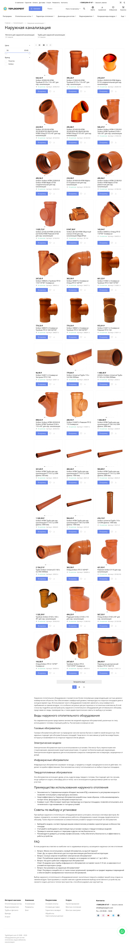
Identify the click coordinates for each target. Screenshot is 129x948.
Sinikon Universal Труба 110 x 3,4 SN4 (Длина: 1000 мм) (108, 522)
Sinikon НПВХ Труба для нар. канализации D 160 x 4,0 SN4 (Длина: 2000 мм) (108, 424)
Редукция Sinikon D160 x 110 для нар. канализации (78, 618)
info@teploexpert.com (104, 908)
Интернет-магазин (13, 900)
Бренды (8, 913)
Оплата (35, 3)
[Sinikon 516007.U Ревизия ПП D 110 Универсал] (79, 404)
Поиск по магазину (72, 9)
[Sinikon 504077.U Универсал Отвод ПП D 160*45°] (79, 263)
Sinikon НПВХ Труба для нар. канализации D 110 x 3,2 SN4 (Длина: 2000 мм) (108, 473)
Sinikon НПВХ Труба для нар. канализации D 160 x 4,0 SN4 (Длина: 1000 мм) (78, 523)
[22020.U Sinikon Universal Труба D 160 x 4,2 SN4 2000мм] (109, 357)
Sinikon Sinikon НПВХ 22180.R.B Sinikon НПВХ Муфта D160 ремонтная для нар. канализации (109, 184)
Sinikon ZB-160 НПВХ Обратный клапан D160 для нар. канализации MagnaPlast (79, 234)
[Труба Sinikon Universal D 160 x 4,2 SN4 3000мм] (48, 551)
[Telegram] (113, 915)
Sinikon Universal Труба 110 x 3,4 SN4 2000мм (78, 376)
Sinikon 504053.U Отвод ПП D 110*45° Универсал (108, 233)
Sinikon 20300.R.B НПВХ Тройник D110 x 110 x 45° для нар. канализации (47, 82)
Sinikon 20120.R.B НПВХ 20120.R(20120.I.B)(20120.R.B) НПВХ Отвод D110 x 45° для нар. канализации (48, 132)
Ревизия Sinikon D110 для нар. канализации (109, 571)
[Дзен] (118, 915)
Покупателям (51, 900)
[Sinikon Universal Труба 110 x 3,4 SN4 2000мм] (79, 357)
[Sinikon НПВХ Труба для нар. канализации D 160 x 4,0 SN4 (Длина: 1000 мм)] (79, 502)
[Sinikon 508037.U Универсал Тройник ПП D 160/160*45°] (48, 310)
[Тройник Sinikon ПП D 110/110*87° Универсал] (79, 646)
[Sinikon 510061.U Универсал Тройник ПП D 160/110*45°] (109, 263)
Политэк (11, 61)
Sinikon (11, 64)
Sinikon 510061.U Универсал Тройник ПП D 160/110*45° (108, 282)
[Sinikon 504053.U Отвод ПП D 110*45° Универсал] (109, 213)
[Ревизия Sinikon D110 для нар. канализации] (109, 551)
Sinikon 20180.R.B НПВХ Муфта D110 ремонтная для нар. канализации (78, 183)
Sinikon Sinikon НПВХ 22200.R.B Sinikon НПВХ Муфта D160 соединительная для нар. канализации (48, 184)
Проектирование (72, 904)
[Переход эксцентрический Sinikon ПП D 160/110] (109, 646)
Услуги (48, 3)
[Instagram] (103, 915)
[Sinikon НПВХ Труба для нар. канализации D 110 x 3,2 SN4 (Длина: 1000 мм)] (79, 453)
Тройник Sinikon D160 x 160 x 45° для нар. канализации (47, 618)
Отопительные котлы (23, 16)
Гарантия (28, 3)
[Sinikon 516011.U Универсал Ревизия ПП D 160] (109, 310)
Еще (122, 16)
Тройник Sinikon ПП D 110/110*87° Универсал (76, 665)
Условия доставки (52, 907)
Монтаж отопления (73, 907)
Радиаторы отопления (44, 16)
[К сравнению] (54, 91)
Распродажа (7, 16)
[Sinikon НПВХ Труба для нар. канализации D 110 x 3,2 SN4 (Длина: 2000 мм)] (109, 453)
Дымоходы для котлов (66, 16)
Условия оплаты (51, 904)
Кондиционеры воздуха (106, 16)
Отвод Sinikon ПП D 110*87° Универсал (47, 665)
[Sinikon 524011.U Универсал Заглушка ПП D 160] (48, 357)
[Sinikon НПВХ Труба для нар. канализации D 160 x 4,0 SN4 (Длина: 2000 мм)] (109, 404)
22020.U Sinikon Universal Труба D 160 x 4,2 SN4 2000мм (109, 376)
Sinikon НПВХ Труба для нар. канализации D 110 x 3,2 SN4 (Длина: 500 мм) (47, 473)
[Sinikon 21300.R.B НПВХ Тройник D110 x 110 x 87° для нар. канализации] (79, 62)
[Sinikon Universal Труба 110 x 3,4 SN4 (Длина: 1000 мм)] (109, 502)
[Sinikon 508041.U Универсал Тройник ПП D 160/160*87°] (79, 310)
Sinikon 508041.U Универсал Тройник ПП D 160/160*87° (77, 329)
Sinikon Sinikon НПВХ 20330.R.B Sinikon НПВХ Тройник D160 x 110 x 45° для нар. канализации (48, 424)
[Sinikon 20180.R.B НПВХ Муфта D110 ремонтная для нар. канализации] (79, 162)
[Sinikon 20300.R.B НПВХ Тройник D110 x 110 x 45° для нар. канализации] (48, 62)
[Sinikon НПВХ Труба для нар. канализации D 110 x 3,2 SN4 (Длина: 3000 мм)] (48, 502)
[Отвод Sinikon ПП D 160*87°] (79, 551)
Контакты (64, 3)
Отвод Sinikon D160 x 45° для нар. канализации (108, 618)
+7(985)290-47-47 (86, 3)
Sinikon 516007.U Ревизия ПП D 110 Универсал (79, 423)
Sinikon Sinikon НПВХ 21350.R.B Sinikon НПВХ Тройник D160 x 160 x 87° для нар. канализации (109, 131)
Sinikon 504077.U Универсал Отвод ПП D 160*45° (77, 282)
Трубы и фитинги (11, 910)
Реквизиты (56, 3)
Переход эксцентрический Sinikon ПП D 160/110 (107, 665)
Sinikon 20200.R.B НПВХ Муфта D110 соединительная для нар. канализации (109, 82)
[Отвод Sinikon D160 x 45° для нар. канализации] (109, 599)
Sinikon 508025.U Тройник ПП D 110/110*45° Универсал (48, 282)
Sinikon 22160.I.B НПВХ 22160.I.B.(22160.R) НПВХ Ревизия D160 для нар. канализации (48, 234)
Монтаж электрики (73, 910)
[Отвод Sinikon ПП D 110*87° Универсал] (48, 646)
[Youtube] (108, 915)
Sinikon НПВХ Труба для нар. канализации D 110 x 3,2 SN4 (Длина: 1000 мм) (78, 473)
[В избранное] (50, 91)
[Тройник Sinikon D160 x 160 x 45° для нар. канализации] (48, 599)
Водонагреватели (85, 16)
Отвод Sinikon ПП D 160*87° (77, 570)
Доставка (42, 3)
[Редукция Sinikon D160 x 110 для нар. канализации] (79, 599)
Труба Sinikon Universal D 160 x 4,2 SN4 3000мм (48, 571)
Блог (27, 910)
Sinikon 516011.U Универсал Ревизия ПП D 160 (108, 329)
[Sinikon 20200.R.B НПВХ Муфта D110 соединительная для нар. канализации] (109, 62)
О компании (19, 3)
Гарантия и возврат (53, 910)
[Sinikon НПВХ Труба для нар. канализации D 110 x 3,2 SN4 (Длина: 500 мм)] (48, 453)
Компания (29, 900)
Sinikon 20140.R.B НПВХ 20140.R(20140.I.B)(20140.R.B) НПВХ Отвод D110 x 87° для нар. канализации (79, 132)
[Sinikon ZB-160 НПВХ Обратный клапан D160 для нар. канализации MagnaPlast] (79, 213)
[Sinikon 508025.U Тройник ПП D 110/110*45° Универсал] (48, 263)
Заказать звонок (101, 3)
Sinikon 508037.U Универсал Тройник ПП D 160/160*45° (47, 329)
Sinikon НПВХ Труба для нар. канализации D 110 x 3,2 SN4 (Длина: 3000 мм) (47, 523)
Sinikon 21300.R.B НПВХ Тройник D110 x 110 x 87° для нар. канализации (78, 82)
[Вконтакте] (98, 915)
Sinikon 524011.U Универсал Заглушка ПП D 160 (47, 376)
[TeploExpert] (14, 8)
